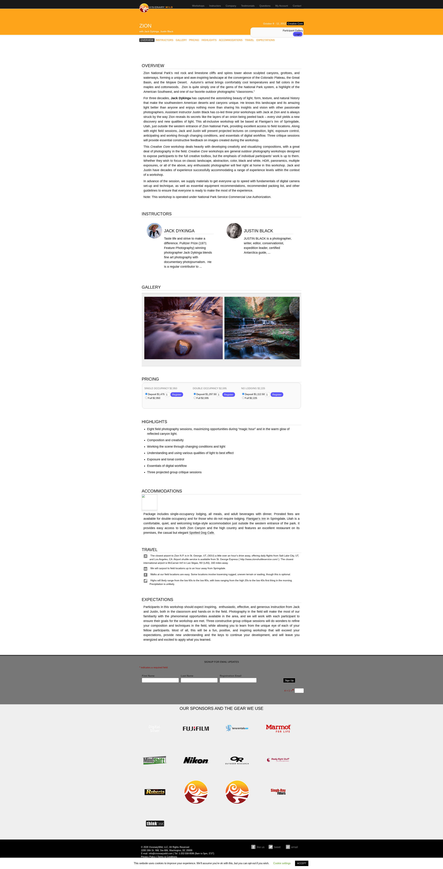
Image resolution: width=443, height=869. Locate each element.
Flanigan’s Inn (256, 518)
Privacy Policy (148, 857)
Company (231, 5)
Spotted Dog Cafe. (202, 532)
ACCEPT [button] (301, 863)
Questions (264, 5)
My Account (281, 5)
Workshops (198, 5)
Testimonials (248, 5)
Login (298, 34)
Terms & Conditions (167, 857)
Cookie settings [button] (282, 863)
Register (176, 394)
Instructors (215, 5)
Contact (297, 5)
